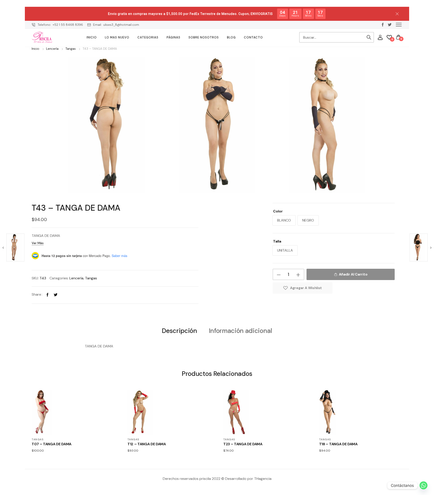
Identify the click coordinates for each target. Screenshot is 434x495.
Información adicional (240, 331)
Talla (277, 241)
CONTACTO (253, 37)
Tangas (70, 49)
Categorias (147, 37)
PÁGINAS (173, 37)
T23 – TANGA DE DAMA (242, 444)
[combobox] (331, 37)
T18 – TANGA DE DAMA (338, 444)
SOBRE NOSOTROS (204, 37)
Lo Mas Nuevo (117, 37)
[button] (398, 24)
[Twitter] (55, 294)
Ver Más (38, 243)
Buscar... (369, 37)
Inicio (92, 37)
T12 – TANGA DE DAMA (146, 444)
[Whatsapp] (423, 485)
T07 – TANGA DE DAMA (51, 444)
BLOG (231, 37)
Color (278, 211)
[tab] (179, 331)
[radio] (284, 220)
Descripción (179, 331)
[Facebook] (47, 294)
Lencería (52, 49)
